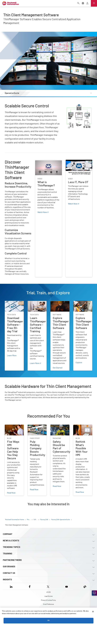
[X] (48, 586)
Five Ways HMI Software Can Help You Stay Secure (14, 429)
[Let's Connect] (94, 593)
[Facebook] (29, 586)
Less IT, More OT (72, 161)
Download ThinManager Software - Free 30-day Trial (14, 305)
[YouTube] (66, 586)
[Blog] (85, 586)
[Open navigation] (94, 3)
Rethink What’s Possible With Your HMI (82, 427)
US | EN (48, 592)
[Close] (93, 611)
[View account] (87, 3)
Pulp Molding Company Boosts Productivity (37, 427)
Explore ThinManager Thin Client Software (59, 303)
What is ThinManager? (44, 161)
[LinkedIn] (12, 586)
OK (48, 620)
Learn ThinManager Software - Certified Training (36, 305)
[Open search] (78, 3)
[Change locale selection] (83, 3)
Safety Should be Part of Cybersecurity (59, 427)
